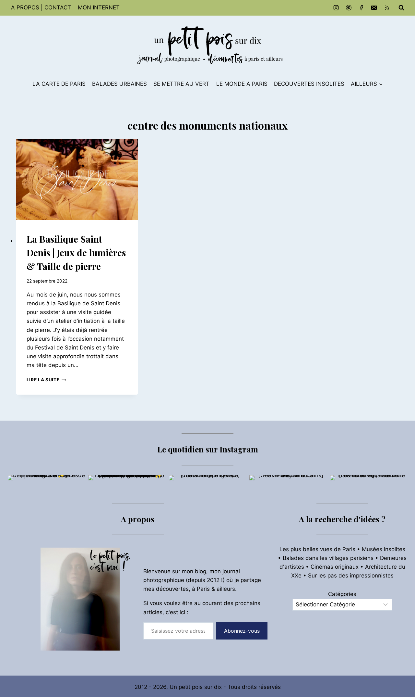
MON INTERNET (99, 7)
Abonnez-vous (242, 630)
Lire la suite (46, 379)
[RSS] (386, 7)
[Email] (374, 7)
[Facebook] (361, 7)
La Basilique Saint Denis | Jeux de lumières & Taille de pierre (76, 252)
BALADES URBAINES (119, 84)
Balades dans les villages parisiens (328, 558)
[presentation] (77, 179)
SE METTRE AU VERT (181, 84)
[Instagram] (336, 7)
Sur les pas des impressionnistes (351, 575)
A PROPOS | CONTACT (41, 7)
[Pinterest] (348, 7)
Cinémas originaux (335, 567)
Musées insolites (383, 549)
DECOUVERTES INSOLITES (309, 84)
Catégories (342, 594)
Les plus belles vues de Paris (317, 549)
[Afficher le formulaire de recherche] (401, 8)
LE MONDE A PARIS (241, 84)
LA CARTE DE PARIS (59, 84)
